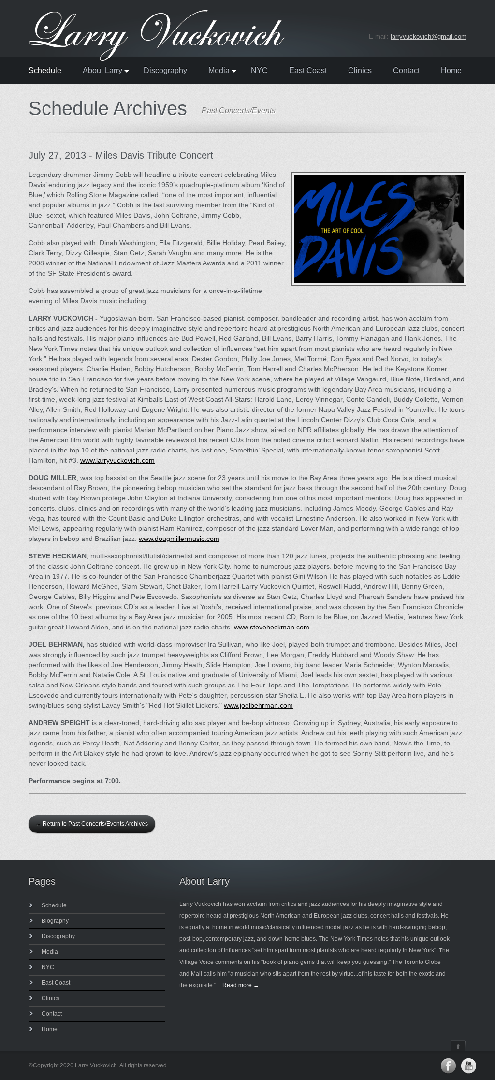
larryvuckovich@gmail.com (428, 36)
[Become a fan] (448, 1066)
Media (219, 70)
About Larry (102, 70)
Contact (406, 70)
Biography (55, 921)
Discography (165, 70)
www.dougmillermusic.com (179, 538)
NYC (259, 70)
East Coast (308, 70)
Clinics (360, 70)
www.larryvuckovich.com (117, 460)
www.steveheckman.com (271, 627)
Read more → (240, 985)
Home (451, 70)
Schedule (45, 70)
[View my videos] (468, 1066)
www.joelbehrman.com (258, 705)
